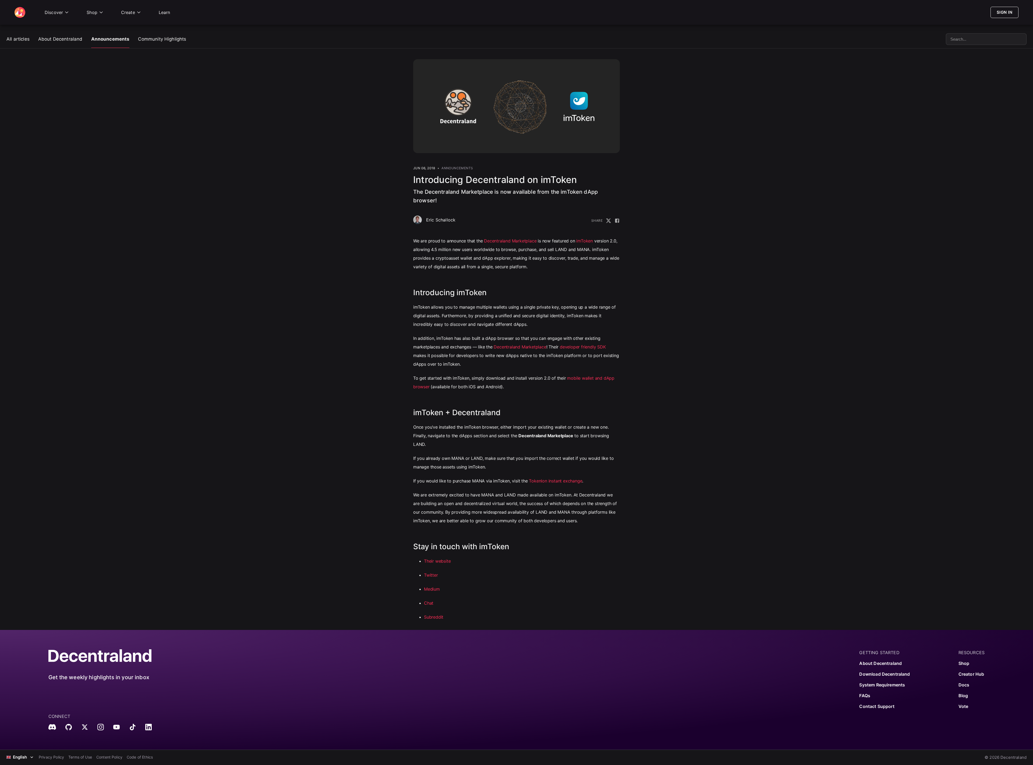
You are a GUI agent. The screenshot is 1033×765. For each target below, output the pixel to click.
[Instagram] (100, 727)
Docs (964, 685)
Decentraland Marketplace (510, 241)
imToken (584, 241)
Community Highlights (162, 39)
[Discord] (52, 727)
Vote (963, 706)
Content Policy (109, 757)
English (20, 757)
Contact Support (876, 706)
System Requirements (882, 685)
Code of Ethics (140, 757)
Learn (164, 12)
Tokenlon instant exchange (555, 481)
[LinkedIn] (148, 727)
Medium (432, 589)
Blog (963, 695)
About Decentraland (60, 39)
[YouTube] (116, 727)
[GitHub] (68, 727)
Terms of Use (80, 757)
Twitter (431, 575)
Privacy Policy (51, 757)
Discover (54, 12)
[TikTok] (132, 727)
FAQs (864, 695)
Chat (428, 603)
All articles (18, 39)
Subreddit (433, 617)
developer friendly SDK (583, 347)
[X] (85, 727)
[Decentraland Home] (20, 12)
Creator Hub (971, 674)
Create (128, 12)
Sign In (1004, 12)
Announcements (110, 39)
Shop (92, 12)
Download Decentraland (884, 674)
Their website (437, 561)
